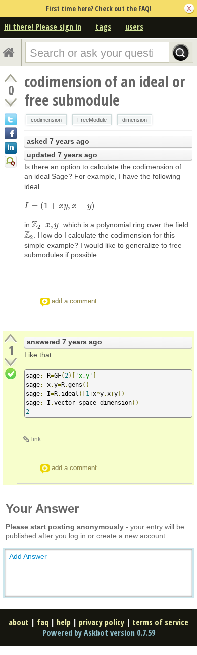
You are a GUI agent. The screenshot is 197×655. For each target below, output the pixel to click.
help (64, 622)
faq (42, 622)
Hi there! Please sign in (42, 26)
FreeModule (92, 120)
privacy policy (101, 622)
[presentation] (59, 206)
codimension (46, 120)
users (134, 26)
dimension (134, 120)
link (36, 439)
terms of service (160, 622)
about (19, 622)
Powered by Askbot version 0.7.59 (98, 632)
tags (103, 26)
